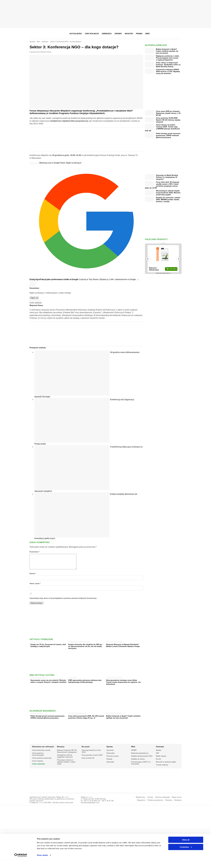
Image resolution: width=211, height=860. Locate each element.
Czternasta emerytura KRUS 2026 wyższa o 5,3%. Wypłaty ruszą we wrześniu (168, 71)
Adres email (35, 583)
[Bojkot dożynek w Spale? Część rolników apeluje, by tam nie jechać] (114, 713)
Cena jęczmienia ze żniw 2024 (91, 751)
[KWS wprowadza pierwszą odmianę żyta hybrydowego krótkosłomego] (72, 677)
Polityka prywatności (155, 800)
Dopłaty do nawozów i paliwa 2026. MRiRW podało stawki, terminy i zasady (168, 199)
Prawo (139, 34)
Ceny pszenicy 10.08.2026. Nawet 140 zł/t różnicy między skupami (168, 120)
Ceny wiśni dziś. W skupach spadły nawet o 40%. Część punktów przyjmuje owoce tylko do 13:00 (162, 185)
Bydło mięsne (161, 756)
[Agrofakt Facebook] (161, 33)
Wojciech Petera (45, 52)
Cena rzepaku (37, 761)
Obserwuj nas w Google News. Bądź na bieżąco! (60, 163)
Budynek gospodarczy (139, 753)
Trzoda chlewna (162, 765)
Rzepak (109, 759)
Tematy (150, 797)
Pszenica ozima (112, 756)
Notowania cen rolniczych (43, 747)
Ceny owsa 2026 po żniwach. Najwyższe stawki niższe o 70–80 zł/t (168, 113)
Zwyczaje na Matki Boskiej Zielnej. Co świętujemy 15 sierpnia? (167, 177)
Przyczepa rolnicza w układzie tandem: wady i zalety (66, 762)
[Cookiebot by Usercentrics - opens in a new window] (20, 855)
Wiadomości (140, 797)
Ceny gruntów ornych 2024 (92, 755)
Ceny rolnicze (92, 34)
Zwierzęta (107, 34)
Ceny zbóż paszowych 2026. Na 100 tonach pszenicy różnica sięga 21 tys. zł (86, 717)
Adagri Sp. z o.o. (62, 797)
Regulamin (141, 800)
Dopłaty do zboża (138, 759)
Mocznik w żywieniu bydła (166, 762)
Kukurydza (110, 753)
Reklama (168, 800)
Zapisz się (34, 298)
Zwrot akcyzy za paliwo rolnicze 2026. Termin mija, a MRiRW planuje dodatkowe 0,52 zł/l (162, 128)
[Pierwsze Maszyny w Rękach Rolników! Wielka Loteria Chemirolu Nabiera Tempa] (114, 641)
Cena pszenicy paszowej (41, 758)
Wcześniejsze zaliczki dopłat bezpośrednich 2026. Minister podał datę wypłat (168, 193)
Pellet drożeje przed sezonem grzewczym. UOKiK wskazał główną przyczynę (47, 717)
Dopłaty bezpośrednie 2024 (141, 756)
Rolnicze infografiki (162, 797)
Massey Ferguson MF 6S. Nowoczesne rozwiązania (67, 751)
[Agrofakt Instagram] (167, 33)
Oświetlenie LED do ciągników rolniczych (65, 756)
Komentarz (35, 552)
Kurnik (158, 759)
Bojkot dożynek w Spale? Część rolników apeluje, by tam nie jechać (123, 717)
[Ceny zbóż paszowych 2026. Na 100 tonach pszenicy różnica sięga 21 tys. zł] (77, 713)
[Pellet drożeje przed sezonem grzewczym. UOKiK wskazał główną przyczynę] (36, 713)
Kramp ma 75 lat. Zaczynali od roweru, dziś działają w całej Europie (48, 645)
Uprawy (118, 34)
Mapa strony (176, 797)
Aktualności (75, 34)
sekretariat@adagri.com (90, 802)
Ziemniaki (110, 762)
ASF (157, 753)
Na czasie (86, 747)
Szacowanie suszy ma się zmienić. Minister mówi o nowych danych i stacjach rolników (48, 681)
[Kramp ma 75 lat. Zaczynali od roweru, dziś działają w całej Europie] (36, 641)
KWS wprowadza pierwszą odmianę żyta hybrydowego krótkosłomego (84, 681)
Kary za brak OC (88, 758)
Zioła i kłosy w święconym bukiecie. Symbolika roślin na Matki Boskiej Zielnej (168, 65)
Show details (42, 855)
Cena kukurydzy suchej (41, 750)
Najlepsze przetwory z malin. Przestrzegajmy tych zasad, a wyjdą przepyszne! (167, 58)
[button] (179, 33)
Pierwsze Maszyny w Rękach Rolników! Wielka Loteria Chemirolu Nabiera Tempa (123, 645)
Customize (184, 847)
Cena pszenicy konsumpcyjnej (38, 754)
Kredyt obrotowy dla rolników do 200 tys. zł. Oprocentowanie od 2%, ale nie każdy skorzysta (85, 646)
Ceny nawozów (38, 764)
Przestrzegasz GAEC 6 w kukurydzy (141, 763)
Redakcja (177, 800)
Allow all (185, 840)
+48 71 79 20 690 (90, 801)
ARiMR (134, 750)
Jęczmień (110, 750)
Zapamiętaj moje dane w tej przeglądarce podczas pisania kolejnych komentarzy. (63, 598)
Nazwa (33, 573)
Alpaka (158, 750)
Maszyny (129, 34)
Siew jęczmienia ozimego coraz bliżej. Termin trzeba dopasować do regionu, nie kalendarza (123, 682)
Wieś (147, 34)
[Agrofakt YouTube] (173, 33)
